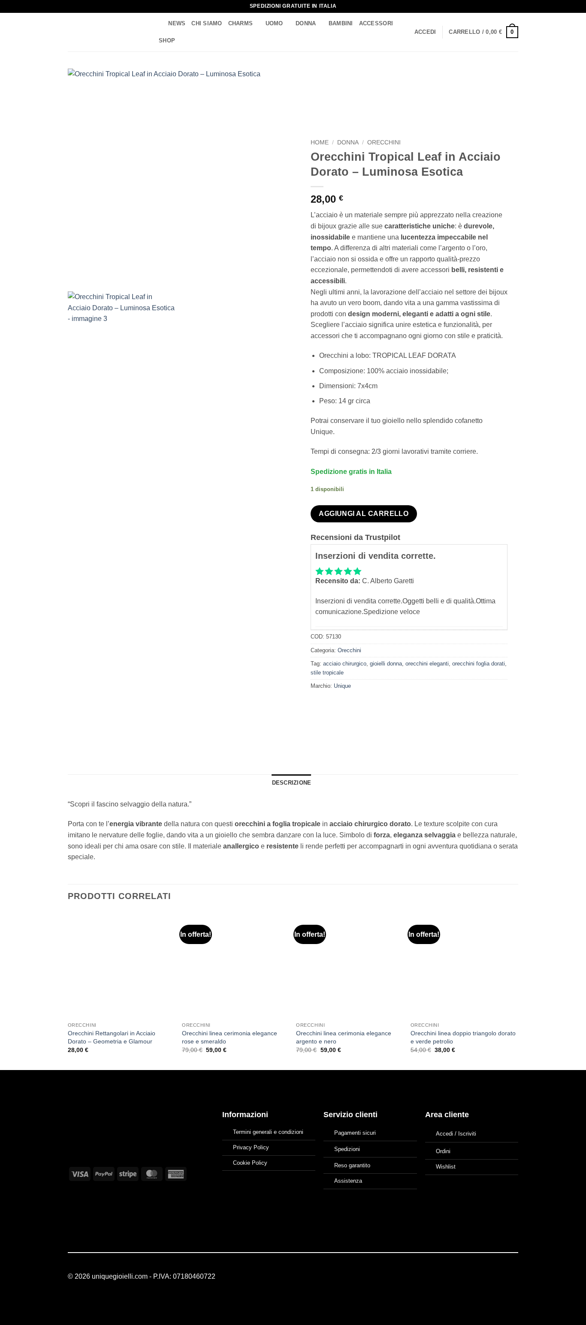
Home (320, 142)
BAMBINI (341, 23)
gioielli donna (386, 663)
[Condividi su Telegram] (396, 705)
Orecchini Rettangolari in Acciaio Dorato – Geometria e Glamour (111, 1037)
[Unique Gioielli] (105, 32)
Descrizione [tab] (291, 782)
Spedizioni (347, 1149)
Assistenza (348, 1181)
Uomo (274, 23)
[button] (425, 32)
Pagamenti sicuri (355, 1133)
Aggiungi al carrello (363, 513)
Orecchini (384, 142)
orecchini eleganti (427, 663)
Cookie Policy (250, 1163)
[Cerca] (159, 23)
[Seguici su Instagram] (502, 1277)
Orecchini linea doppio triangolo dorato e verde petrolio (463, 1037)
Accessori (376, 23)
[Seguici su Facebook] (492, 1277)
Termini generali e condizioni (268, 1132)
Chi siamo (206, 23)
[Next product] (493, 79)
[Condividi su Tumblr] (380, 705)
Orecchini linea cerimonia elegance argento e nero (343, 1037)
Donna (306, 23)
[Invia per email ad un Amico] (349, 705)
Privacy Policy (251, 1147)
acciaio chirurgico (344, 663)
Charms (240, 23)
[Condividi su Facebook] (318, 705)
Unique (342, 686)
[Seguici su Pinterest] (513, 1277)
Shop (167, 40)
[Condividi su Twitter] (333, 705)
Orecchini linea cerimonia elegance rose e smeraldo (229, 1037)
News (176, 23)
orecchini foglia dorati (478, 663)
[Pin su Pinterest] (364, 705)
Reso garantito (352, 1165)
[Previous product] (510, 79)
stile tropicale (327, 672)
